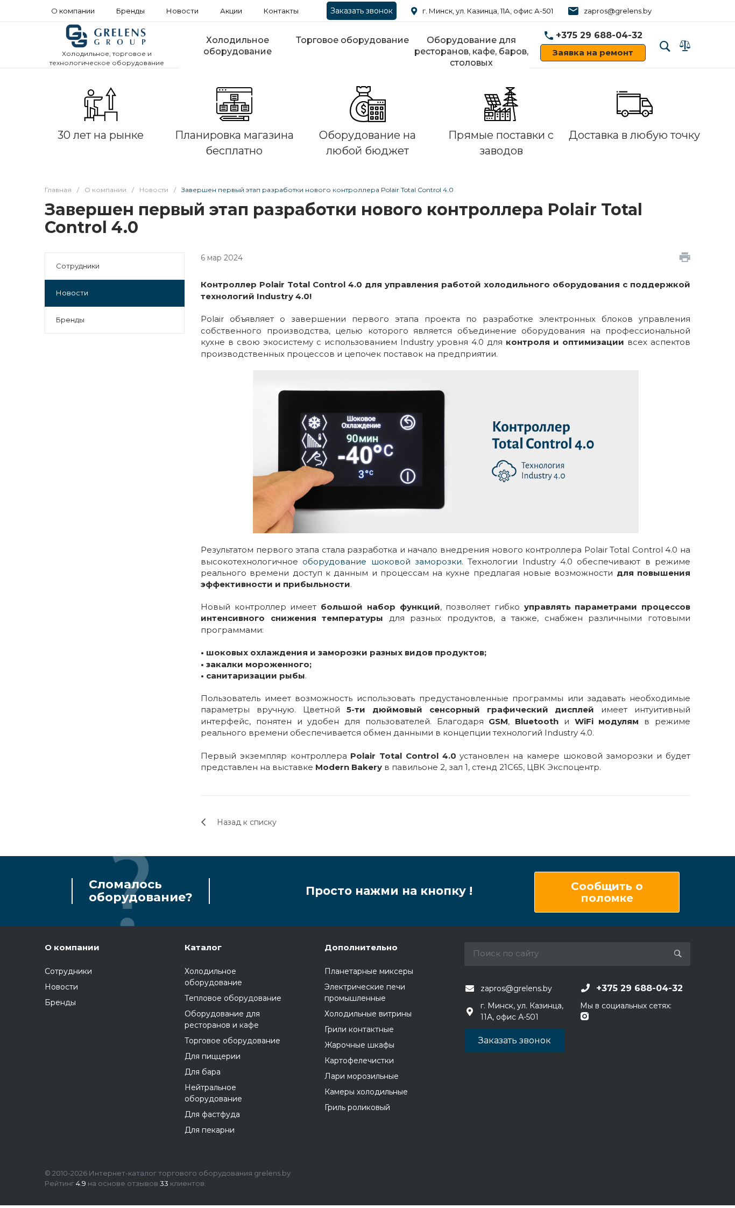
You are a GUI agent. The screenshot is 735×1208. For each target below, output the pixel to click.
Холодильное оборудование (237, 45)
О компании (73, 10)
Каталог (203, 947)
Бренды (130, 10)
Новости (72, 292)
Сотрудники (78, 266)
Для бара (203, 1072)
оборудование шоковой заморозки (382, 561)
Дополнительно (361, 947)
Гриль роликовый (357, 1107)
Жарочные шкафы (359, 1045)
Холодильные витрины (368, 1014)
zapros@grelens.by (618, 10)
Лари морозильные (361, 1076)
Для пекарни (210, 1130)
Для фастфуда (212, 1114)
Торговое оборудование (352, 40)
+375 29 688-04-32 (599, 35)
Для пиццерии (213, 1056)
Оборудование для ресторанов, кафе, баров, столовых (471, 51)
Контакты (281, 10)
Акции (231, 10)
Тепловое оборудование (233, 998)
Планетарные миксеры (368, 971)
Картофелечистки (359, 1060)
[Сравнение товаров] (685, 45)
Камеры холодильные (366, 1092)
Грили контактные (359, 1029)
